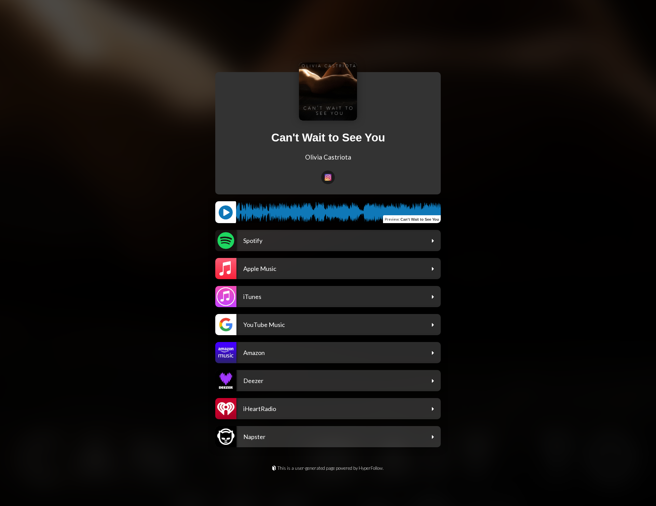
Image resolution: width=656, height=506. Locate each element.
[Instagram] (328, 177)
